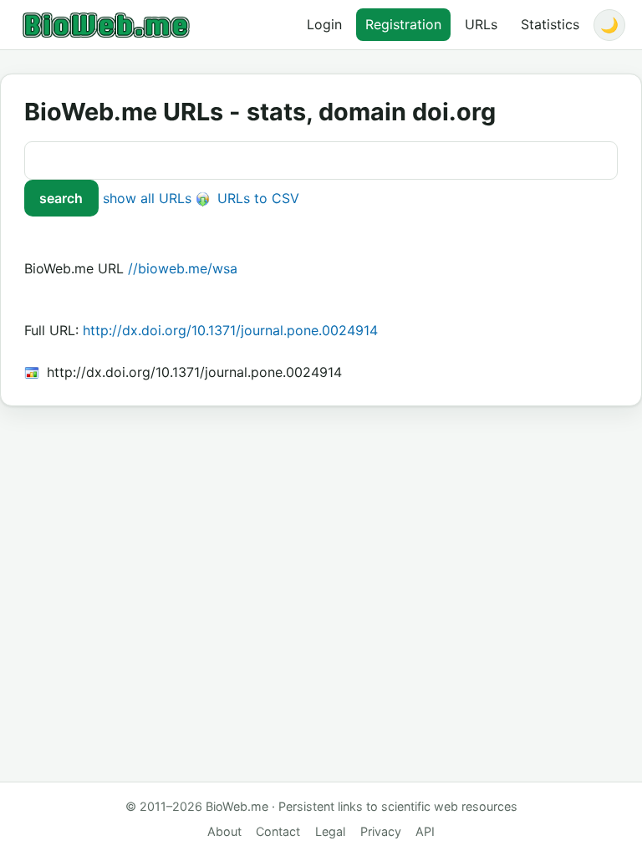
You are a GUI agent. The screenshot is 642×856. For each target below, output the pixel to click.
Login (324, 24)
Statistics (550, 24)
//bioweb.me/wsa (182, 268)
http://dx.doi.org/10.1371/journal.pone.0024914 (230, 330)
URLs (481, 24)
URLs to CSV (256, 198)
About (224, 831)
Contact (278, 831)
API (425, 831)
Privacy (380, 831)
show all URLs (147, 198)
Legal (330, 831)
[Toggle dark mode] (609, 25)
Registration (403, 24)
